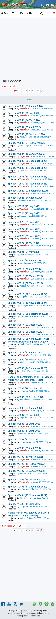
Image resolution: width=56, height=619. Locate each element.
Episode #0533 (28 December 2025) (27, 161)
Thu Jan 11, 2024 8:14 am (37, 371)
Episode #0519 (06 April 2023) (24, 269)
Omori (22, 263)
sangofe (23, 297)
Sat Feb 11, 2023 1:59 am (37, 473)
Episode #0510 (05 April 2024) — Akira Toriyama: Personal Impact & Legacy (28, 340)
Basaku (22, 216)
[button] (15, 91)
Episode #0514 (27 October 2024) (26, 324)
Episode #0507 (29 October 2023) (26, 388)
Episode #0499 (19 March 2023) (25, 456)
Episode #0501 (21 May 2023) (24, 439)
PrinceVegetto (25, 145)
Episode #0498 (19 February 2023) (27, 463)
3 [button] (26, 91)
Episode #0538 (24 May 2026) (24, 120)
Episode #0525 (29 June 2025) (24, 222)
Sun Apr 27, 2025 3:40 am (37, 263)
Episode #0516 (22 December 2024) (27, 294)
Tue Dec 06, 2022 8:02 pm (37, 498)
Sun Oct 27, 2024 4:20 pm (42, 327)
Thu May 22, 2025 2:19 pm (42, 246)
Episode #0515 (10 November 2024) (27, 302)
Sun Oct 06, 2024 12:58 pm (42, 334)
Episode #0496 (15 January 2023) (26, 479)
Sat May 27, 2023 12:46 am (40, 442)
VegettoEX (24, 109)
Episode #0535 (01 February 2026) (27, 143)
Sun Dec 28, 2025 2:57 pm (42, 163)
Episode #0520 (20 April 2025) (24, 260)
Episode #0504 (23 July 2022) (24, 415)
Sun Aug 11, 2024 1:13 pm (42, 355)
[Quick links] (54, 13)
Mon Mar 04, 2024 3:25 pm (40, 362)
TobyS (22, 371)
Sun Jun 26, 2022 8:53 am (39, 506)
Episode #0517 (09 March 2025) (25, 283)
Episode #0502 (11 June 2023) (24, 430)
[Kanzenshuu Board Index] (15, 4)
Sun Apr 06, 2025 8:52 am (42, 272)
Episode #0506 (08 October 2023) (26, 397)
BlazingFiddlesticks (28, 305)
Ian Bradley (27, 611)
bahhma (22, 200)
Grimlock (23, 362)
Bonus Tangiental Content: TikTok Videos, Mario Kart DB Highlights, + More (30, 378)
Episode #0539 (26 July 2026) (24, 113)
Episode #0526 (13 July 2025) (24, 213)
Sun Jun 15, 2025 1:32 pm (42, 232)
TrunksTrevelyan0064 (28, 344)
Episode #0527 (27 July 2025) (24, 206)
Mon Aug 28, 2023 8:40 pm (42, 411)
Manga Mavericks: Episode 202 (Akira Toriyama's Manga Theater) (28, 514)
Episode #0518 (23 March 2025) (25, 276)
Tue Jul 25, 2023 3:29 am (42, 418)
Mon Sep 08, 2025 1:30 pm (42, 193)
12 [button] (38, 91)
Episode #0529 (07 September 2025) (28, 190)
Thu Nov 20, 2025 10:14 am (42, 186)
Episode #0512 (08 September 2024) (28, 313)
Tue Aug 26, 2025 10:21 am (39, 200)
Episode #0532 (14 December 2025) (27, 168)
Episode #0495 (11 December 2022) (27, 486)
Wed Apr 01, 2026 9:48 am (42, 130)
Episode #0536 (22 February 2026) (27, 134)
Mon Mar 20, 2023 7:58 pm (42, 459)
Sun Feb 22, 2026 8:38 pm (40, 137)
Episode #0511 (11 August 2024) (25, 352)
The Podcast (11, 81)
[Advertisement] (28, 48)
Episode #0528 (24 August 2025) (25, 197)
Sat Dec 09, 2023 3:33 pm (42, 382)
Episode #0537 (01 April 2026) (24, 127)
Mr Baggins (24, 489)
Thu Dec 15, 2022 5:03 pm (42, 489)
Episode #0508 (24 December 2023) (27, 368)
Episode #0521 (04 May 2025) (24, 251)
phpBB (18, 613)
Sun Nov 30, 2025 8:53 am (42, 179)
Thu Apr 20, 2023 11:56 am (42, 451)
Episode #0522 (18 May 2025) (24, 243)
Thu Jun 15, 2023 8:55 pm (37, 433)
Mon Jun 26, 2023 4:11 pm (42, 426)
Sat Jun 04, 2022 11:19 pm (38, 518)
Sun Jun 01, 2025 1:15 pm (42, 239)
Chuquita (23, 137)
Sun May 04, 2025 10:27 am (36, 254)
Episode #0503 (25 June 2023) (24, 423)
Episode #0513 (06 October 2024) (26, 331)
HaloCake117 (25, 400)
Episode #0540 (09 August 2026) (25, 106)
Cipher (22, 518)
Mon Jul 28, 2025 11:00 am (42, 209)
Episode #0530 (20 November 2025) (27, 183)
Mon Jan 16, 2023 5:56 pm (42, 482)
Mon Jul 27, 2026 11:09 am (42, 116)
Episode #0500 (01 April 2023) (24, 448)
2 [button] (22, 91)
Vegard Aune (25, 418)
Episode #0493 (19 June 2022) (24, 504)
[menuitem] (42, 5)
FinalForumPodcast (28, 316)
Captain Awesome (27, 286)
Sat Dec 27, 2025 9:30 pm (35, 170)
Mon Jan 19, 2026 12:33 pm (42, 156)
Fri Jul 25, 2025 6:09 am (37, 216)
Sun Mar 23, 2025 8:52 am (42, 279)
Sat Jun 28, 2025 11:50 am (42, 225)
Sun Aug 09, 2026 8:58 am (42, 109)
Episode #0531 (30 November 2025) (27, 176)
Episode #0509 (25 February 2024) (27, 359)
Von (21, 170)
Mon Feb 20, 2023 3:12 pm (42, 466)
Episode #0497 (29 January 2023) (26, 471)
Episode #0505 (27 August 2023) (25, 408)
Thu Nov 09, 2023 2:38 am (39, 391)
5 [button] (32, 91)
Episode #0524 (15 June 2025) (24, 229)
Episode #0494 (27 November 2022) (27, 495)
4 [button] (29, 91)
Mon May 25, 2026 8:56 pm (42, 123)
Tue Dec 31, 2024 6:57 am (39, 297)
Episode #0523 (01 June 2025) (24, 236)
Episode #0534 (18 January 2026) (26, 153)
